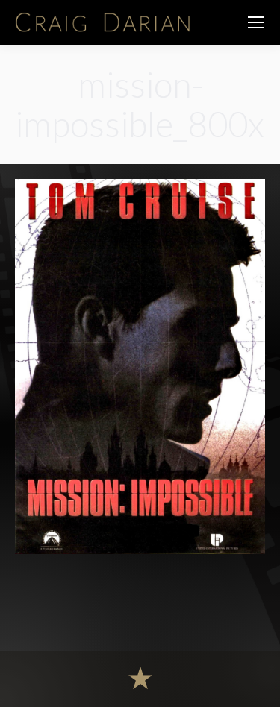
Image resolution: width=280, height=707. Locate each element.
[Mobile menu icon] (256, 22)
